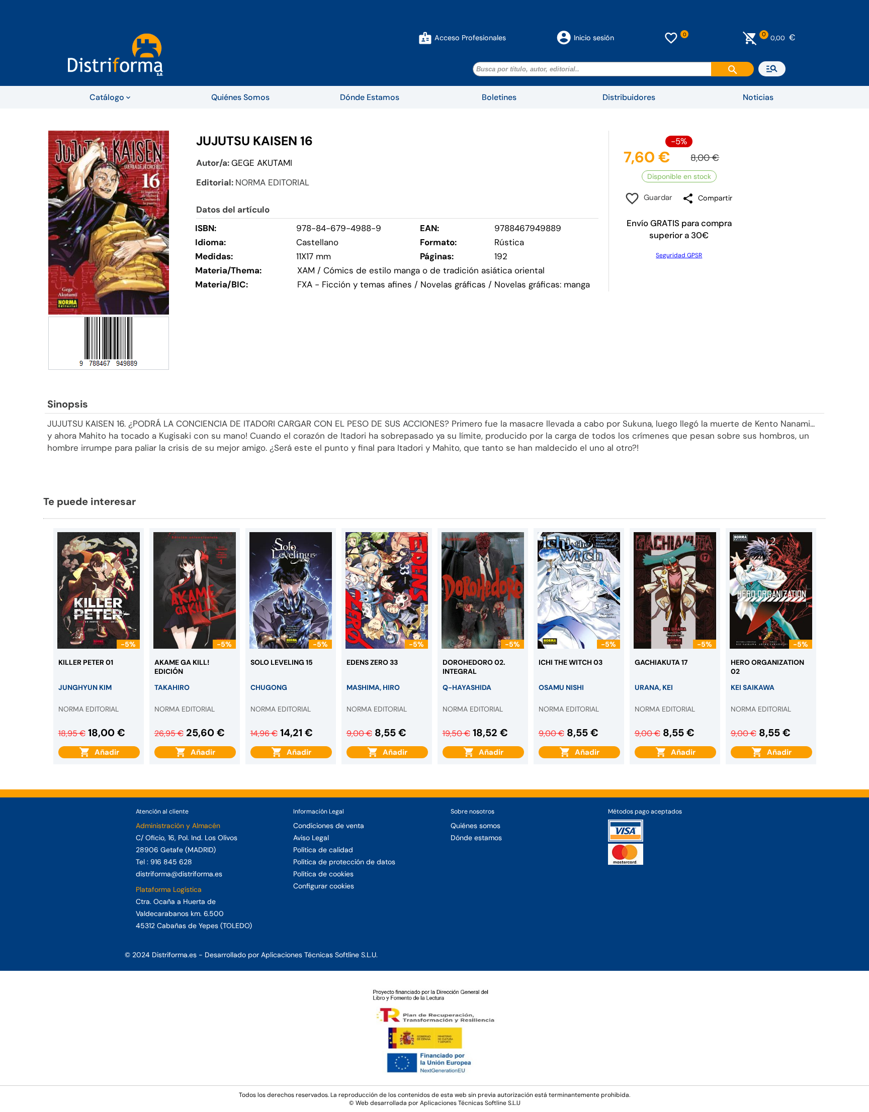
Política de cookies (323, 873)
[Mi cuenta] (425, 37)
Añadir (105, 752)
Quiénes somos (475, 825)
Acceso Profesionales (470, 37)
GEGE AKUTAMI (261, 162)
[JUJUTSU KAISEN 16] (108, 223)
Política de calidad (323, 849)
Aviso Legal (311, 837)
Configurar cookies (323, 885)
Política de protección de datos (344, 861)
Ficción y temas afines (367, 284)
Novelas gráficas (454, 284)
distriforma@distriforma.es (179, 873)
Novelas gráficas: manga (542, 284)
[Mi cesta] (750, 37)
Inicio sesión (594, 37)
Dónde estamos (476, 837)
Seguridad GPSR (679, 255)
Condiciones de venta (328, 825)
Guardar (656, 197)
